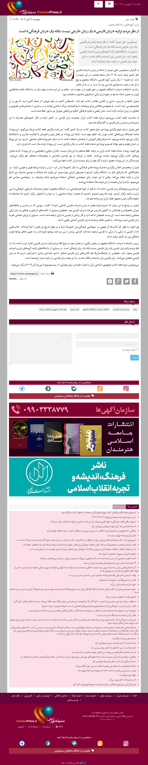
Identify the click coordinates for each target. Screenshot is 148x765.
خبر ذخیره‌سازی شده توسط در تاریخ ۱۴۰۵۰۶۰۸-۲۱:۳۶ (114, 517)
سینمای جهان (106, 696)
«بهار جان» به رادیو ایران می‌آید (123, 585)
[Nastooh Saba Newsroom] (83, 763)
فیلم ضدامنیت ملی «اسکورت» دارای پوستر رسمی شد (113, 648)
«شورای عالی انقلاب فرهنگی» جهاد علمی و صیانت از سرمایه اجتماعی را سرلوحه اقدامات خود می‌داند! (93, 522)
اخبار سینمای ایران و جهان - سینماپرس (43, 7)
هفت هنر (129, 19)
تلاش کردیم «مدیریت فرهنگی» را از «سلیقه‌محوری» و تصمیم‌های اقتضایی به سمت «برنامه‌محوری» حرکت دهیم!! (89, 606)
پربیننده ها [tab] (119, 507)
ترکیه (135, 309)
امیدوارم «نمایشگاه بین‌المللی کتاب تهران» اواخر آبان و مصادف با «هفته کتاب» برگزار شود (98, 513)
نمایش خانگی (61, 696)
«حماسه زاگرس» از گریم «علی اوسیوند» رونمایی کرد (114, 661)
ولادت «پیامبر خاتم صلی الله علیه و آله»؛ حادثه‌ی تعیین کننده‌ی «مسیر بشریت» (102, 575)
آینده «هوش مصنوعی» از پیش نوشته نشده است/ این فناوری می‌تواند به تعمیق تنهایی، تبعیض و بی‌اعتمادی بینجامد (88, 558)
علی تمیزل (74, 309)
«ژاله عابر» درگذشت (127, 675)
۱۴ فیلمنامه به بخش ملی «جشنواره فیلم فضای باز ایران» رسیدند (109, 563)
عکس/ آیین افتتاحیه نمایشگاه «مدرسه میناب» (116, 615)
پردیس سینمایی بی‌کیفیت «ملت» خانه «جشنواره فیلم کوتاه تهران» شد (106, 671)
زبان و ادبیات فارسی (121, 309)
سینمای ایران (123, 696)
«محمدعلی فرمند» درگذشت (124, 639)
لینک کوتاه (45, 274)
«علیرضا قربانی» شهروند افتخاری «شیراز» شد (117, 554)
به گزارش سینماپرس (129, 70)
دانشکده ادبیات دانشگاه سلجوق (96, 309)
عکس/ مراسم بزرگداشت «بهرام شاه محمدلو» (117, 580)
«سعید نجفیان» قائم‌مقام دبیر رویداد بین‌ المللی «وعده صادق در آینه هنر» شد (104, 652)
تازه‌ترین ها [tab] (132, 507)
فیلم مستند (90, 696)
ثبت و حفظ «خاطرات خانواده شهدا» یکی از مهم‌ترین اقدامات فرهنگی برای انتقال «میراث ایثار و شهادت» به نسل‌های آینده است (82, 549)
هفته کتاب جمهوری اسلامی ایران (53, 309)
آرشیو (21, 726)
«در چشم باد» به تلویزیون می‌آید (122, 680)
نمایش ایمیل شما (128, 350)
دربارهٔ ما (47, 726)
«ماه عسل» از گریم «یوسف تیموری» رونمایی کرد (115, 643)
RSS (60, 726)
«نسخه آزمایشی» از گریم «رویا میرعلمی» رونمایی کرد (114, 526)
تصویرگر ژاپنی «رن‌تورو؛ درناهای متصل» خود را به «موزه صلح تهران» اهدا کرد (104, 685)
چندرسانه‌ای (72, 700)
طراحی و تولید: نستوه (70, 763)
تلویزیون (28, 696)
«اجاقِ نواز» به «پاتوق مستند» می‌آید (120, 597)
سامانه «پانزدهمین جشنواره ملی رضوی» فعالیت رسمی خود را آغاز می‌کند (105, 666)
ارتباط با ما (33, 726)
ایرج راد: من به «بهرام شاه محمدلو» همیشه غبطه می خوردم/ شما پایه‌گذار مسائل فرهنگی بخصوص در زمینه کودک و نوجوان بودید (82, 611)
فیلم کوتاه (76, 696)
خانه (135, 696)
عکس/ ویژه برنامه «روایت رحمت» (122, 536)
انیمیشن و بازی (43, 696)
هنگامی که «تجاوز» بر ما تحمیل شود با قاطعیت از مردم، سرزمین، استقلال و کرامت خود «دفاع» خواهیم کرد (91, 531)
